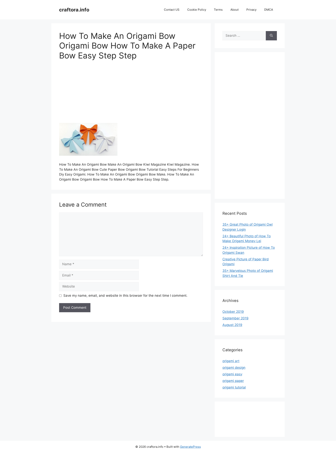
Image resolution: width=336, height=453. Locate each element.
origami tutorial (234, 387)
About (234, 9)
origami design (233, 368)
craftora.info (74, 10)
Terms (218, 9)
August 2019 (232, 325)
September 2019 (235, 318)
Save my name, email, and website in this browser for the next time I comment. (125, 295)
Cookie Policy (196, 9)
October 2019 (233, 312)
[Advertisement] (131, 94)
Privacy (251, 9)
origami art (230, 361)
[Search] (271, 35)
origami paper (233, 381)
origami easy (232, 374)
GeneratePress (190, 447)
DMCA (268, 9)
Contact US (171, 9)
